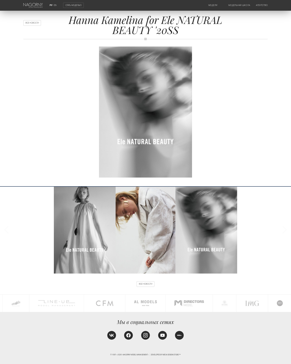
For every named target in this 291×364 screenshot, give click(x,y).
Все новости (32, 23)
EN (55, 5)
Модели (212, 5)
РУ (51, 5)
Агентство (262, 5)
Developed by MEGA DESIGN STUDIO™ (166, 355)
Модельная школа (239, 5)
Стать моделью (74, 5)
